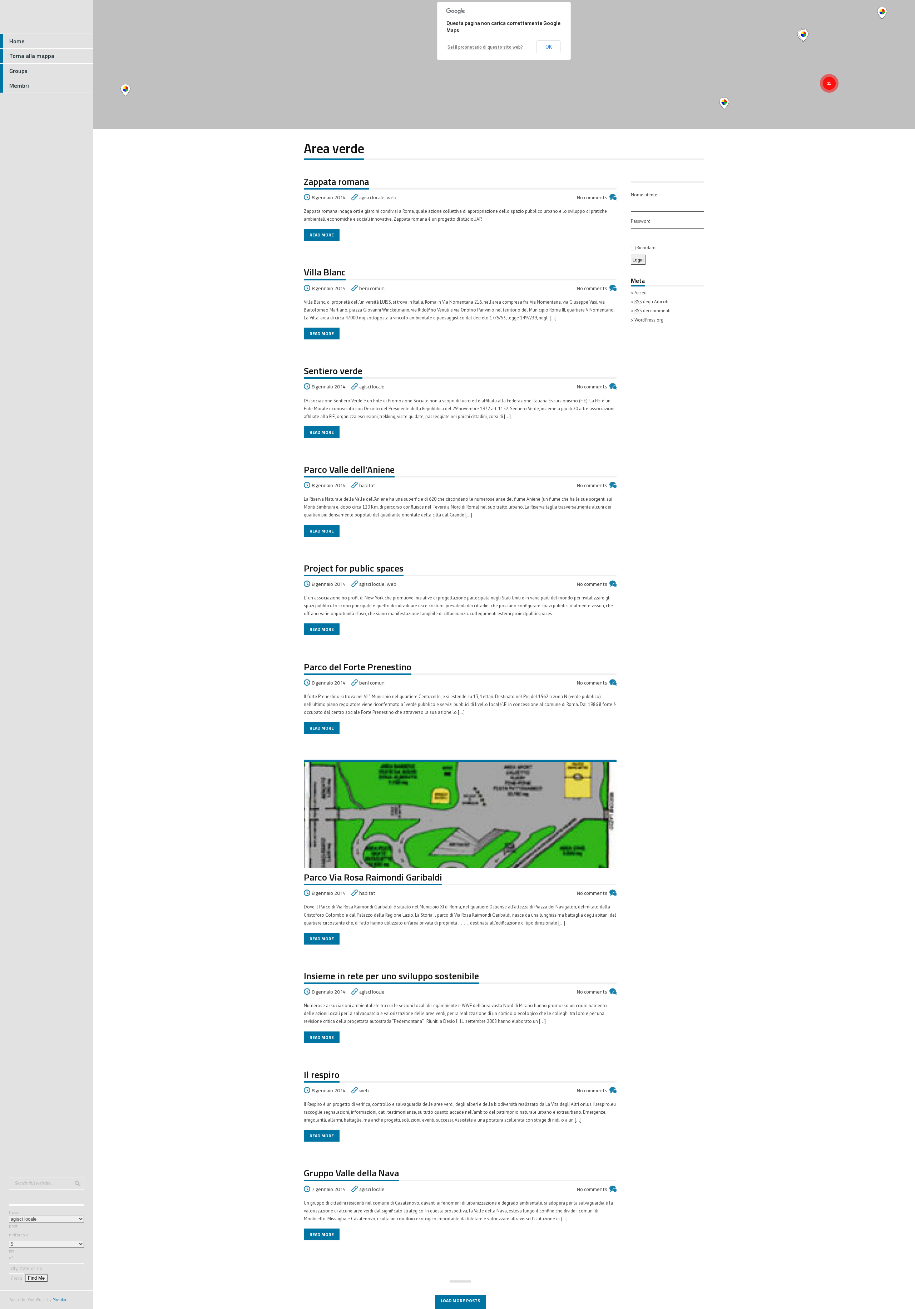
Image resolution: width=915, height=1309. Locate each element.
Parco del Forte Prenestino (357, 667)
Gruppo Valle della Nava (351, 1173)
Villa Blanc (325, 272)
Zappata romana (336, 181)
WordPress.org (648, 320)
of (11, 1257)
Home (17, 41)
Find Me (36, 1278)
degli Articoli (651, 302)
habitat (367, 485)
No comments (592, 197)
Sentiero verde (333, 371)
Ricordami (646, 248)
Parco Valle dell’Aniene (349, 469)
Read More (322, 234)
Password (641, 221)
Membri (19, 85)
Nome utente (644, 195)
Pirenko (59, 1299)
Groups (18, 71)
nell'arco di (19, 1234)
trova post (14, 1219)
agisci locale (372, 197)
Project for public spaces (354, 568)
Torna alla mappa (31, 56)
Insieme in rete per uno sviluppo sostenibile (391, 976)
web (391, 197)
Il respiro (322, 1075)
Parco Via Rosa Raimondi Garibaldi (373, 877)
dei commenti (652, 311)
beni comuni (372, 288)
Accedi (641, 293)
